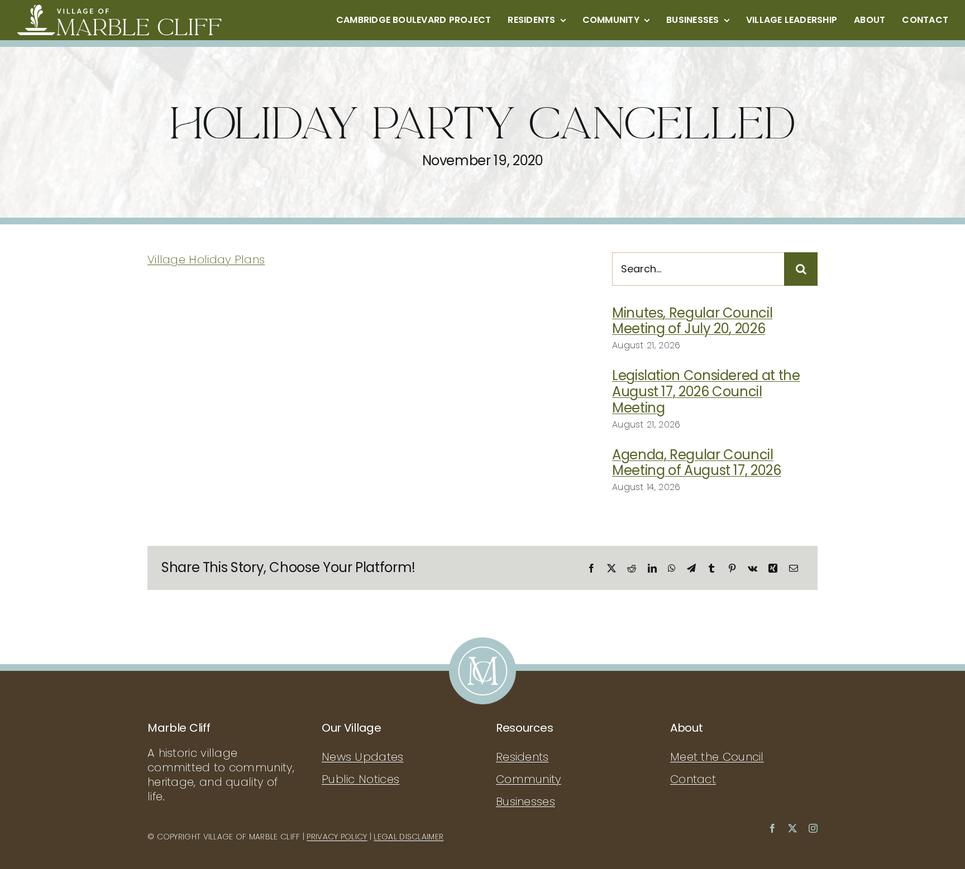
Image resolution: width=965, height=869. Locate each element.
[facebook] (772, 828)
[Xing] (773, 568)
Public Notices (360, 779)
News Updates (363, 757)
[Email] (794, 568)
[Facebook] (591, 568)
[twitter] (792, 828)
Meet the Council (717, 757)
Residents (522, 757)
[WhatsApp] (671, 568)
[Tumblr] (711, 568)
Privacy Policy (337, 836)
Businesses (525, 801)
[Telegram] (691, 568)
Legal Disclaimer (408, 836)
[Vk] (752, 568)
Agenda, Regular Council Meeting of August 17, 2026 (696, 462)
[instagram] (813, 828)
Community (528, 779)
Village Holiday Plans (206, 259)
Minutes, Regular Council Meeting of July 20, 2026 (692, 321)
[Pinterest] (732, 568)
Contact (693, 779)
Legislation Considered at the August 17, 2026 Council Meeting (706, 391)
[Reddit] (632, 568)
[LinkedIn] (652, 568)
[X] (611, 568)
